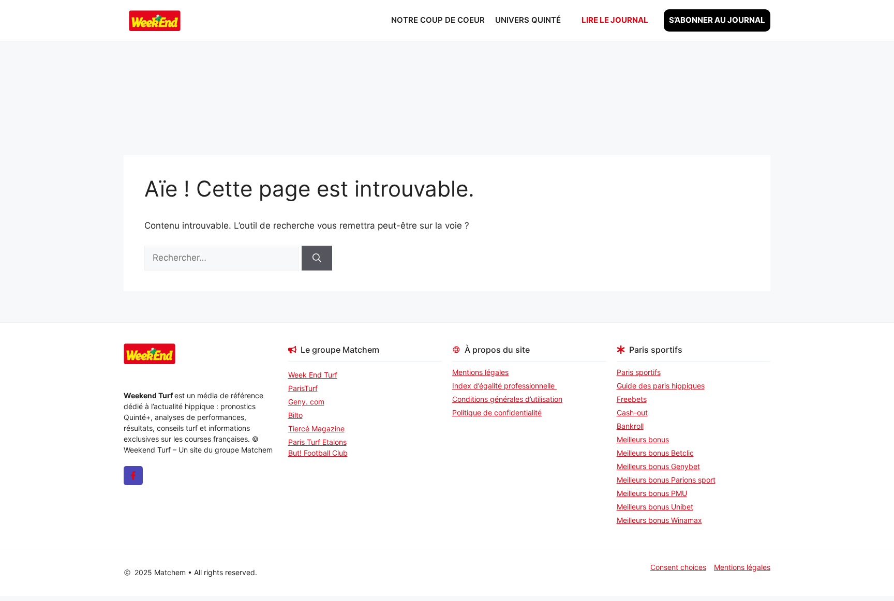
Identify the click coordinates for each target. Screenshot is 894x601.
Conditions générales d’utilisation (507, 399)
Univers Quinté (528, 20)
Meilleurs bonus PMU (652, 493)
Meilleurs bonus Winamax (659, 520)
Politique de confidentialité (497, 412)
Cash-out (632, 412)
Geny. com (306, 401)
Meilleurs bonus (643, 439)
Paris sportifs (639, 372)
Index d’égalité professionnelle (504, 385)
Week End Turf (312, 374)
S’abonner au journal (717, 20)
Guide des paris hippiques (661, 385)
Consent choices (678, 567)
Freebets (632, 399)
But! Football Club (318, 452)
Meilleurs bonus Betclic (655, 452)
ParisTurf (303, 388)
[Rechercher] (317, 258)
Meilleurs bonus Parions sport (666, 479)
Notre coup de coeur (438, 20)
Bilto (295, 415)
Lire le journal (615, 20)
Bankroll (630, 426)
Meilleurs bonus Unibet (655, 506)
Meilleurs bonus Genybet (658, 466)
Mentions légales (480, 372)
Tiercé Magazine (316, 428)
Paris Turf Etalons (317, 442)
